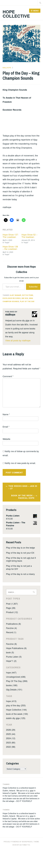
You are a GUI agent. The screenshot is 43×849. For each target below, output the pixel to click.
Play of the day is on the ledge (20, 547)
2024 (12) (10, 738)
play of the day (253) (16, 705)
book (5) (10, 652)
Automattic (25, 845)
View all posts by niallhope (17, 340)
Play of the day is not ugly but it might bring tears (21, 559)
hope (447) (11, 672)
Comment (8, 376)
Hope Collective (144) (16, 709)
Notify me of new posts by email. (20, 463)
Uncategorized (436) (16, 676)
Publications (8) (13, 623)
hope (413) (11, 701)
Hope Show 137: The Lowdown (11, 235)
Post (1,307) (12, 603)
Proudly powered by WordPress (18, 842)
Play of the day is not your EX (20, 552)
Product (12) (12, 612)
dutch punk (27, 295)
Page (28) (10, 607)
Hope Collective (16, 14)
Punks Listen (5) (14, 656)
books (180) (11, 685)
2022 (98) (10, 746)
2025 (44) (10, 733)
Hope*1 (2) (11, 660)
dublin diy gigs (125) (15, 718)
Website (6, 438)
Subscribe (33, 286)
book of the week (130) (17, 713)
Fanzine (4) (11, 628)
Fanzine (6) (11, 643)
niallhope (7, 68)
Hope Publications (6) (16, 648)
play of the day (27, 301)
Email (6, 426)
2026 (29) (10, 729)
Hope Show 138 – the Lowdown (10, 247)
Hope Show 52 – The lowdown (29, 235)
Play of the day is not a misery (20, 573)
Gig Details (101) (14, 689)
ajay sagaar (15, 295)
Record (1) (11, 632)
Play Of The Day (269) (16, 680)
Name (6, 414)
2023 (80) (10, 742)
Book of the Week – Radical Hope (23, 496)
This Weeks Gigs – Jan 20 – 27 (22, 487)
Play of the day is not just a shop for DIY (19, 567)
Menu (36, 10)
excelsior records (12, 298)
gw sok (25, 298)
